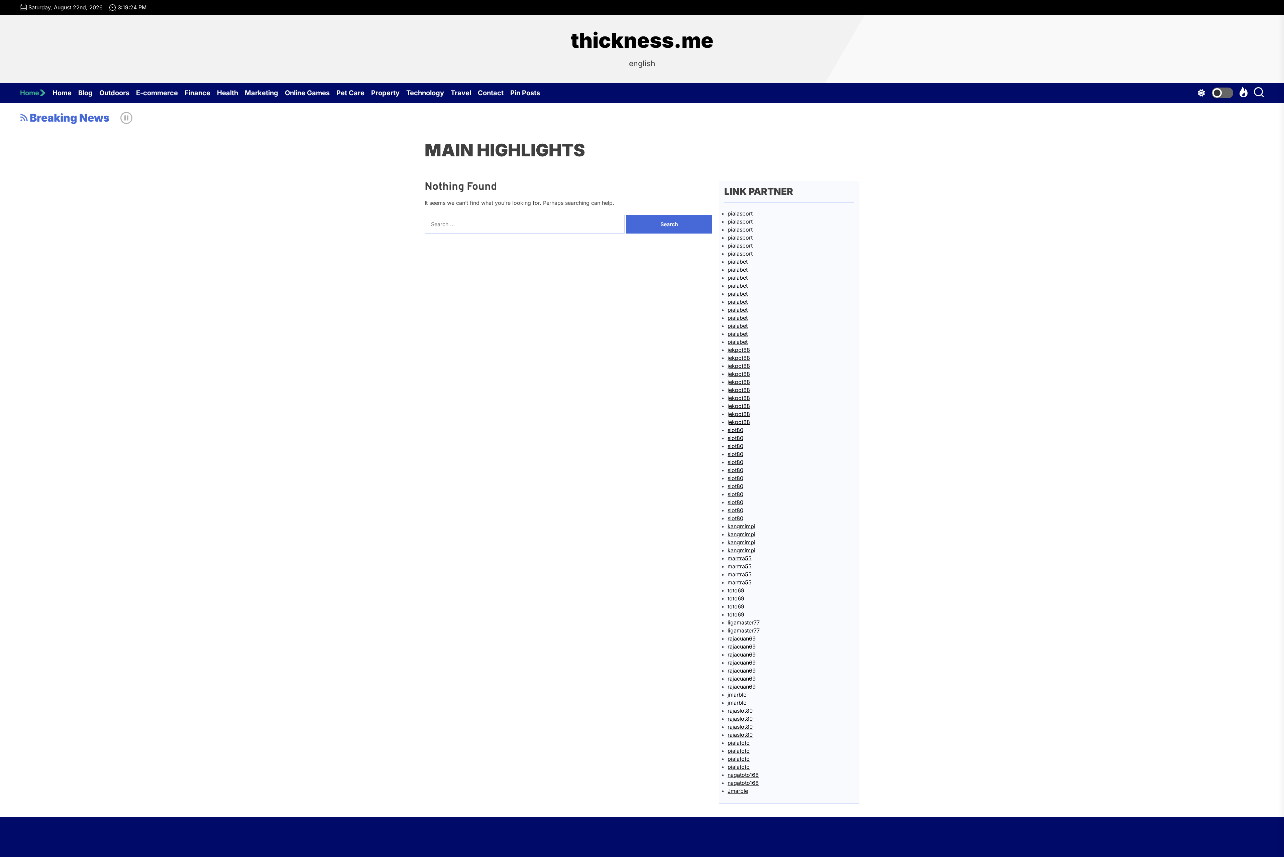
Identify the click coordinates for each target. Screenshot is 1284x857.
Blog (85, 93)
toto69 (736, 590)
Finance (197, 93)
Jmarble (738, 791)
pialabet (738, 261)
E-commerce (157, 93)
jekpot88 (739, 349)
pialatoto (739, 742)
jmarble (737, 694)
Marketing (261, 93)
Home (29, 93)
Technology (425, 93)
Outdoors (114, 93)
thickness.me (642, 40)
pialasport (740, 213)
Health (227, 93)
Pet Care (350, 93)
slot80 (735, 430)
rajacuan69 (742, 638)
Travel (461, 93)
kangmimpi (741, 526)
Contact (491, 93)
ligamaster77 (744, 622)
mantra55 (740, 558)
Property (385, 93)
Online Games (307, 93)
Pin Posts (525, 93)
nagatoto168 (743, 774)
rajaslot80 (740, 710)
